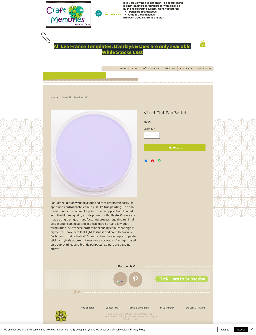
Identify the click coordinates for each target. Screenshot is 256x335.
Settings (224, 329)
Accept (241, 329)
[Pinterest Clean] (135, 279)
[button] (203, 43)
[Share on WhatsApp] (159, 161)
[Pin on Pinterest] (152, 161)
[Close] (252, 329)
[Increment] (157, 135)
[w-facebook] (120, 284)
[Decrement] (146, 135)
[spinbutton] (152, 135)
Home (54, 97)
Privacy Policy (137, 329)
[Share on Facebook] (146, 161)
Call (135, 319)
